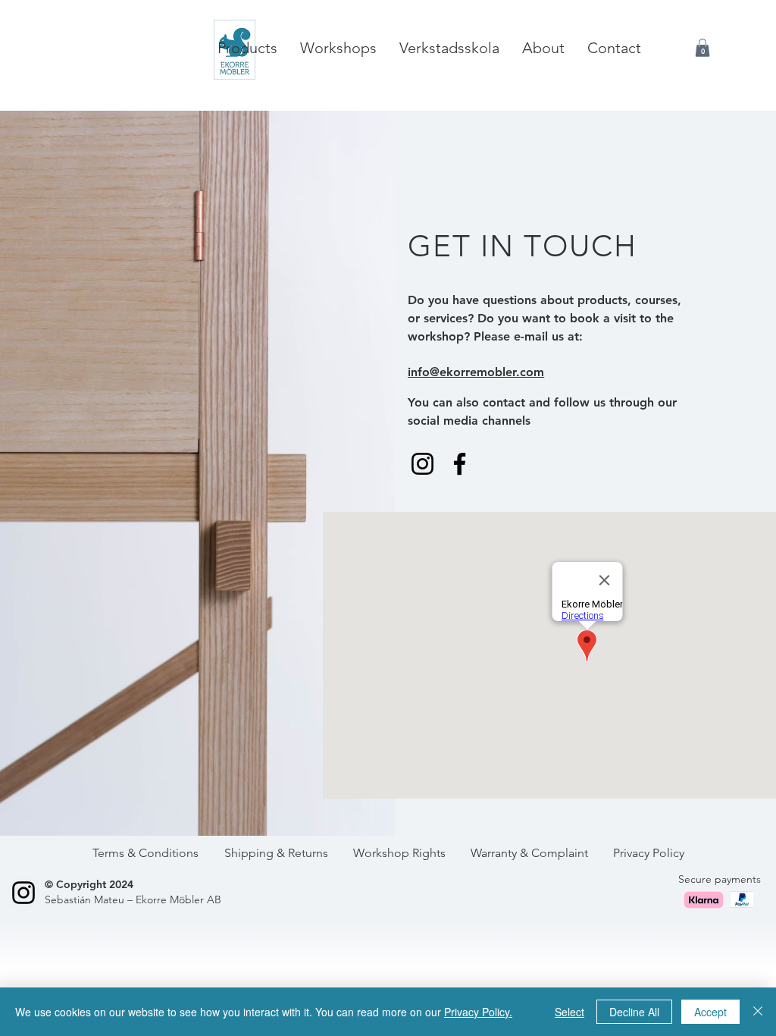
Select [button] (569, 1011)
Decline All (634, 1011)
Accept (710, 1011)
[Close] (758, 1012)
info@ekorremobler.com (476, 372)
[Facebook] (459, 464)
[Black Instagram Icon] (23, 892)
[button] (702, 48)
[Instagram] (422, 464)
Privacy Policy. (478, 1011)
